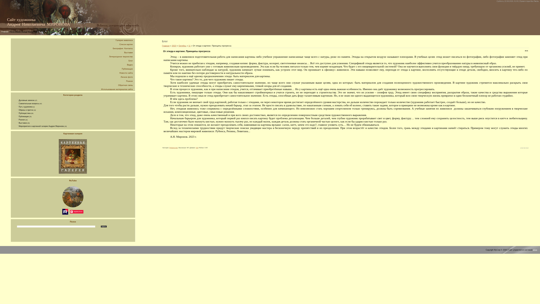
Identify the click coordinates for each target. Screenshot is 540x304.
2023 (174, 46)
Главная (166, 46)
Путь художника (25, 107)
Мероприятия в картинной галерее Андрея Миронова (41, 126)
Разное (22, 120)
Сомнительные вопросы (29, 103)
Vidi (197, 147)
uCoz (535, 250)
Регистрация (15, 32)
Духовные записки (26, 100)
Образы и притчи (26, 110)
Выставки (23, 123)
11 (189, 46)
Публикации (24, 116)
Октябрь (182, 46)
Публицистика (25, 113)
